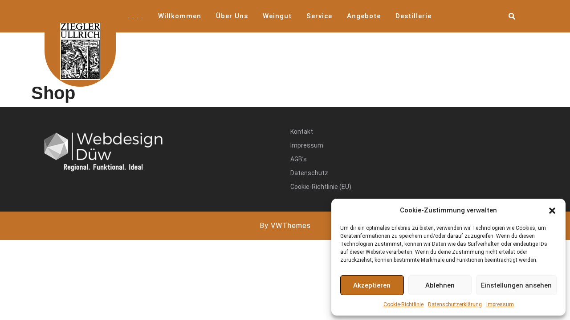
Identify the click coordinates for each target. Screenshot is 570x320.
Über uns (232, 16)
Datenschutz (309, 172)
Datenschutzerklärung (455, 304)
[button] (552, 210)
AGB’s (298, 159)
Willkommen (179, 16)
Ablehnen (440, 285)
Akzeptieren (372, 285)
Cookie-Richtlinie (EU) (320, 186)
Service (319, 16)
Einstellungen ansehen (516, 285)
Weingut (277, 16)
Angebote (364, 16)
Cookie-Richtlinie (403, 304)
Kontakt (301, 131)
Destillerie (413, 16)
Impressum (500, 304)
